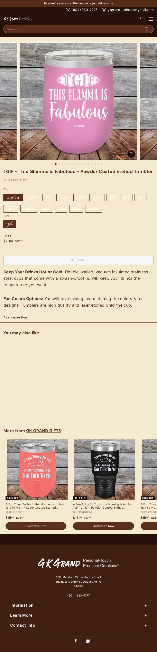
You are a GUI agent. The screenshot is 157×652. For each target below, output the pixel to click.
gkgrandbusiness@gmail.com (131, 10)
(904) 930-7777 (84, 10)
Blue (126, 197)
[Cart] (142, 19)
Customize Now (28, 412)
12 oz (10, 224)
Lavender (13, 197)
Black (76, 209)
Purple (32, 197)
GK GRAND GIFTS (15, 180)
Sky (112, 197)
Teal (140, 197)
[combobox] (78, 29)
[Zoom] (131, 154)
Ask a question (15, 317)
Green (11, 209)
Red (61, 209)
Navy (46, 209)
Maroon (29, 209)
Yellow (97, 197)
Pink (48, 197)
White (64, 197)
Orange (94, 209)
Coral (80, 197)
